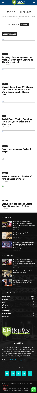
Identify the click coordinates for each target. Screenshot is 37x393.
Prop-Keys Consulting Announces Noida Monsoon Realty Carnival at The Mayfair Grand (17, 60)
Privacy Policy (5, 385)
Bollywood (5, 145)
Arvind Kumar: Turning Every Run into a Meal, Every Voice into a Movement (17, 121)
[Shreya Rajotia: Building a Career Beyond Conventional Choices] (18, 193)
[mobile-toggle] (3, 2)
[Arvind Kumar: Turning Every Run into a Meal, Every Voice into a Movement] (18, 109)
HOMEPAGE (24, 24)
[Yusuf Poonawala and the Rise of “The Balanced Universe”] (18, 166)
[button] (34, 2)
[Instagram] (13, 373)
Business (4, 54)
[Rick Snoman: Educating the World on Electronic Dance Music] (7, 273)
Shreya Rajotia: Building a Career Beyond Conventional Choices (17, 205)
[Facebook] (18, 373)
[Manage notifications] (4, 388)
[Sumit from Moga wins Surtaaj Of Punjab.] (18, 138)
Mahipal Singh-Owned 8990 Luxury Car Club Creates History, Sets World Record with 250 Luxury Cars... (17, 91)
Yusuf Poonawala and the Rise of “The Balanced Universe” (17, 177)
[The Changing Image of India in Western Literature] (7, 235)
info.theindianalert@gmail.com (18, 360)
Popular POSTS (7, 256)
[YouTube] (7, 373)
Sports (4, 116)
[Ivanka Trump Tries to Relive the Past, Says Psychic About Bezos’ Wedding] (7, 282)
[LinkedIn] (24, 373)
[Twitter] (30, 373)
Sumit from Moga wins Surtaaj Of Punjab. (17, 150)
